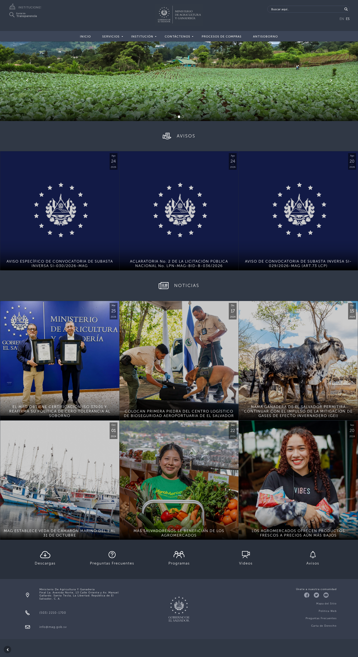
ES (348, 19)
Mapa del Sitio (326, 603)
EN (342, 19)
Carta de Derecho (324, 625)
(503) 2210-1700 (52, 612)
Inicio (85, 36)
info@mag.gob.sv (53, 627)
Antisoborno (265, 36)
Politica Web (328, 611)
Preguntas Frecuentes (321, 618)
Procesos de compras (221, 36)
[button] (27, 80)
